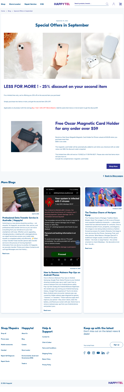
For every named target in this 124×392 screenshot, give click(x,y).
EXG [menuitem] (42, 4)
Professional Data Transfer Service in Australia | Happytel (20, 219)
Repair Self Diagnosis (7, 356)
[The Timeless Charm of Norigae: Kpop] (103, 196)
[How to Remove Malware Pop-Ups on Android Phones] (62, 226)
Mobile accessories (7, 344)
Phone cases (5, 339)
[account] (113, 4)
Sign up (116, 345)
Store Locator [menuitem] (15, 4)
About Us (24, 333)
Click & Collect (46, 342)
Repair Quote (5, 361)
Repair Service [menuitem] (30, 4)
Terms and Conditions (49, 348)
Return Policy (46, 359)
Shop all (3, 333)
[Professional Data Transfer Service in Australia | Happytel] (20, 199)
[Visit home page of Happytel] (115, 383)
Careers (24, 344)
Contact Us (45, 337)
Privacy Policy (46, 365)
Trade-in (24, 363)
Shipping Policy (47, 353)
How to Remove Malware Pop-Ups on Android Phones (62, 273)
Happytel (9, 383)
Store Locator (26, 350)
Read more (5, 253)
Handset (3, 350)
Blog (23, 339)
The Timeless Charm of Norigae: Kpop (100, 213)
